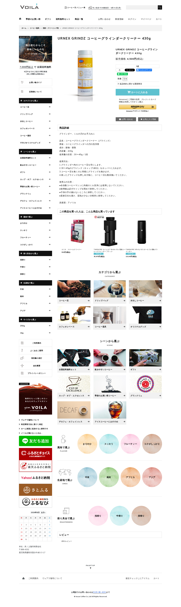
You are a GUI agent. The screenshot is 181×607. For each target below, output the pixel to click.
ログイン (132, 19)
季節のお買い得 (33, 19)
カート (159, 19)
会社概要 (36, 366)
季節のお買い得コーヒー (30, 186)
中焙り (23, 267)
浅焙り (23, 260)
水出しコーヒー (26, 121)
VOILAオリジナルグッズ (30, 143)
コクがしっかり (26, 244)
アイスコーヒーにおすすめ (31, 208)
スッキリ (23, 230)
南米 (22, 296)
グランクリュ (25, 194)
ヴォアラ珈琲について (30, 420)
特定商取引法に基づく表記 (32, 424)
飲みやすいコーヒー (28, 165)
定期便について (35, 92)
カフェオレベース (27, 128)
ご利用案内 (36, 343)
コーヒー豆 (24, 107)
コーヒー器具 (25, 135)
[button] (137, 108)
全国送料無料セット (28, 158)
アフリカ (23, 303)
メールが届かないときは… (31, 433)
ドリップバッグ (26, 114)
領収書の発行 (36, 358)
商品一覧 (79, 19)
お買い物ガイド (35, 82)
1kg (21, 333)
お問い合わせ (104, 19)
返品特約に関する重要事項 (131, 84)
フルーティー (25, 237)
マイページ (146, 19)
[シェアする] (119, 70)
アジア (23, 311)
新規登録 (119, 19)
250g (22, 326)
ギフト (48, 19)
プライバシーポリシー (37, 373)
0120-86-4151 (99, 592)
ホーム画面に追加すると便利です (34, 429)
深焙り (23, 274)
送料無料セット (63, 19)
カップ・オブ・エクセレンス (32, 179)
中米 (22, 289)
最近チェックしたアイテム (137, 578)
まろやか (23, 223)
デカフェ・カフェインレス (31, 201)
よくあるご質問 (36, 350)
